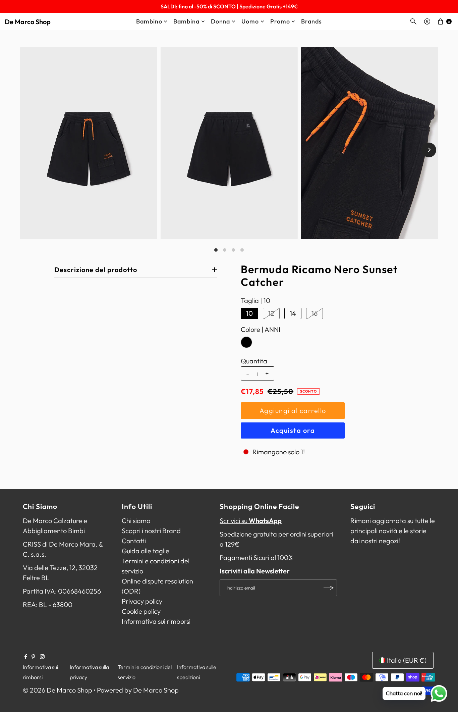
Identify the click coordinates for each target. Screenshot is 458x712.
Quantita (254, 361)
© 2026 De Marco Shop (57, 690)
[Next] (428, 150)
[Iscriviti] (328, 587)
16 (314, 313)
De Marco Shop (28, 21)
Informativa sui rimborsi (156, 621)
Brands (311, 21)
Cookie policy (141, 611)
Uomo (250, 21)
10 (249, 313)
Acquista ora (293, 430)
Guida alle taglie (145, 551)
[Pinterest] (33, 657)
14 (293, 313)
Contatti (134, 541)
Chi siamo (136, 520)
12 (271, 313)
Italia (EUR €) (406, 660)
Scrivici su (251, 520)
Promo (280, 21)
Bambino (149, 21)
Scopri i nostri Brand (151, 530)
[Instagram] (42, 657)
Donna (220, 21)
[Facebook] (25, 657)
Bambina (186, 21)
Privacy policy (142, 601)
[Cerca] (413, 21)
